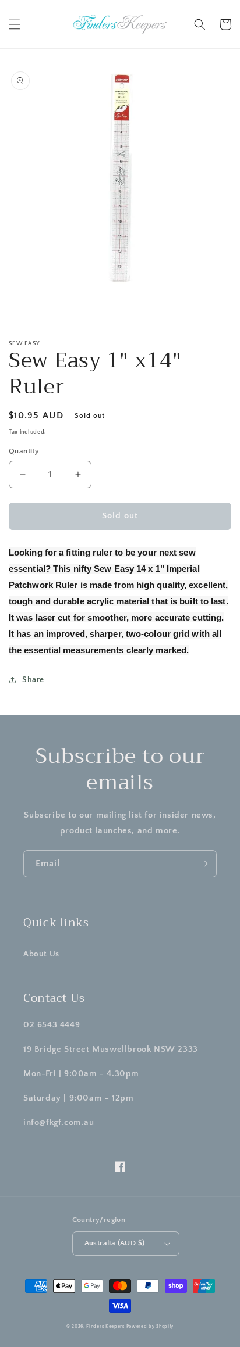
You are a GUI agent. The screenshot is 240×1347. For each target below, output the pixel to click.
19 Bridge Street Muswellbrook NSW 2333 (110, 1049)
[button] (14, 24)
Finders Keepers (105, 1326)
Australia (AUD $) (114, 1243)
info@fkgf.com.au (58, 1122)
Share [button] (33, 680)
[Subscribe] (203, 863)
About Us (41, 954)
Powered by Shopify (150, 1326)
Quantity (24, 451)
